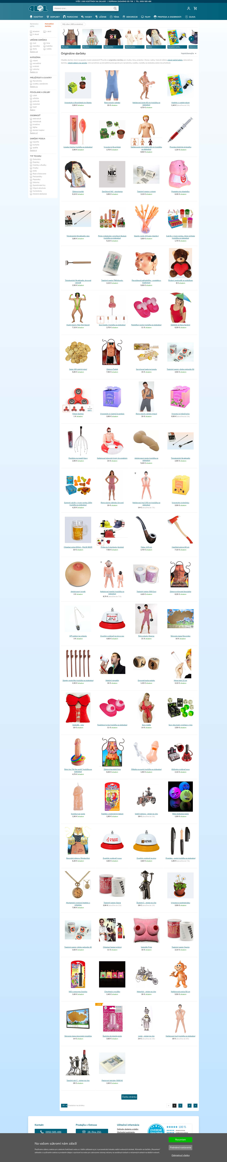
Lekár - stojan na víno (146, 1036)
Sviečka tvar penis (78, 814)
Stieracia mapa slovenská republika (78, 1036)
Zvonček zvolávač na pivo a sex (112, 636)
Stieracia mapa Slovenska (180, 636)
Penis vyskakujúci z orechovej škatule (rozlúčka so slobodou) (112, 237)
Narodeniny (37, 81)
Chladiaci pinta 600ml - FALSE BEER (78, 547)
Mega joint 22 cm (180, 680)
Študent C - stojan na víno (146, 903)
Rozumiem (180, 1139)
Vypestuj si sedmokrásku (180, 903)
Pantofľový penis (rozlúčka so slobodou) (146, 325)
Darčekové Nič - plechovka (112, 191)
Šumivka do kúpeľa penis (112, 1036)
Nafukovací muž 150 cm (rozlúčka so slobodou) (146, 504)
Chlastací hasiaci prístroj (112, 947)
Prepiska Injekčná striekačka (180, 147)
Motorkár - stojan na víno (146, 991)
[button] (191, 39)
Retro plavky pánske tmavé (146, 414)
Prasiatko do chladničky (180, 191)
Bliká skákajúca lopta (180, 814)
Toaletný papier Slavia (112, 903)
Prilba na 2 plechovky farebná (112, 547)
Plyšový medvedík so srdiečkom (180, 280)
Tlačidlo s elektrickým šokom (112, 814)
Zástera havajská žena (112, 769)
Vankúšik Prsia (146, 947)
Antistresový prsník (78, 591)
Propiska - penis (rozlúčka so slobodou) (180, 858)
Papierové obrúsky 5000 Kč (112, 1080)
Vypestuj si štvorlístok (112, 147)
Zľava (192, 17)
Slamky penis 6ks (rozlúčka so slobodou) (78, 680)
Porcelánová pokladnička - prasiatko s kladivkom (146, 281)
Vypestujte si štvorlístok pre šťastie (78, 102)
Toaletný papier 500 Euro (146, 591)
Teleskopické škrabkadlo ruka (78, 236)
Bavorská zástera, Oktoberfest (78, 858)
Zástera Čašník (112, 369)
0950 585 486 (53, 1132)
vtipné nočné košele (175, 60)
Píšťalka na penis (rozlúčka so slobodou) (146, 769)
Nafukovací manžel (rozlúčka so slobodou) (112, 592)
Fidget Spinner (78, 414)
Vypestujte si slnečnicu (180, 503)
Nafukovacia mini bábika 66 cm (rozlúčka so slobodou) (146, 148)
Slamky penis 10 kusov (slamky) (146, 236)
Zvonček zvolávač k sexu (112, 858)
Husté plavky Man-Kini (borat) (78, 325)
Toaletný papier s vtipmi (146, 191)
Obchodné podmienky (126, 1132)
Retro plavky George (146, 636)
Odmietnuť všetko (181, 1155)
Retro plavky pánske (112, 102)
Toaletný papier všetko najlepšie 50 (180, 369)
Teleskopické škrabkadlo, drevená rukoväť (78, 281)
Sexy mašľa (146, 725)
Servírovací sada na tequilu (146, 369)
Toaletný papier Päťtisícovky (112, 280)
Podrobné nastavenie (180, 1147)
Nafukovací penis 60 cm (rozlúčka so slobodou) (146, 103)
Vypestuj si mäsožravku (181, 414)
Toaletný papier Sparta (180, 947)
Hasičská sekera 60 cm (180, 547)
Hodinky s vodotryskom (180, 102)
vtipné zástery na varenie (77, 63)
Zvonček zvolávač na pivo (146, 858)
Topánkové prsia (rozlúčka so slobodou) (112, 725)
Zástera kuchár (78, 191)
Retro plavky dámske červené (112, 503)
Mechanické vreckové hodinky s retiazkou (78, 904)
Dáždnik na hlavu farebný (180, 325)
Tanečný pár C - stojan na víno (78, 1080)
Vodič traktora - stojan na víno (146, 814)
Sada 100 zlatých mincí (78, 369)
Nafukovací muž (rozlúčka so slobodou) (180, 1036)
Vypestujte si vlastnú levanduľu (112, 414)
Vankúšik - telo (78, 725)
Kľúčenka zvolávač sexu (181, 769)
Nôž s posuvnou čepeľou (78, 991)
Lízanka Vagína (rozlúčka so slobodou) (78, 147)
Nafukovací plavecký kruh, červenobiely (112, 458)
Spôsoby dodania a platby (127, 1129)
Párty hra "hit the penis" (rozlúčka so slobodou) (78, 770)
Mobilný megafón (112, 680)
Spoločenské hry (38, 185)
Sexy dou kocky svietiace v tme (180, 725)
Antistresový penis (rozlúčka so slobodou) (146, 459)
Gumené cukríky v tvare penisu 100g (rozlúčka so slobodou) (78, 504)
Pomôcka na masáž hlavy (78, 458)
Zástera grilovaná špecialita (180, 591)
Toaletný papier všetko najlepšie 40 (78, 947)
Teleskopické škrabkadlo (180, 458)
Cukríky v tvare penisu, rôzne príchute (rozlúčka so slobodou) (180, 237)
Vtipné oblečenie (39, 188)
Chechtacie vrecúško (112, 991)
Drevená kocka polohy (146, 680)
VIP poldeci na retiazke (78, 636)
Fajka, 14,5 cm (146, 547)
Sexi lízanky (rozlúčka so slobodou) (112, 325)
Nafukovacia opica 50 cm (180, 991)
